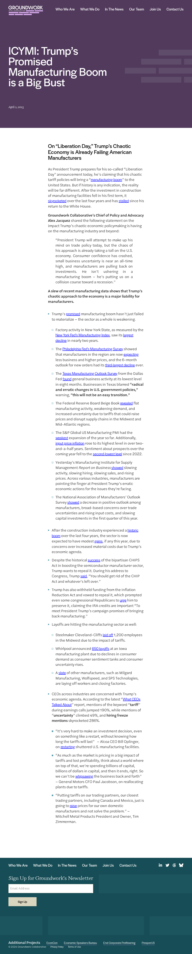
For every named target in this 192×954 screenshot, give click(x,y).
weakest (62, 437)
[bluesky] (181, 865)
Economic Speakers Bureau (80, 943)
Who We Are (65, 9)
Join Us (155, 9)
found (67, 378)
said (83, 575)
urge (123, 600)
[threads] (174, 865)
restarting (68, 746)
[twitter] (167, 865)
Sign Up (22, 902)
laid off (108, 634)
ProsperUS (148, 943)
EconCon (52, 943)
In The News (114, 9)
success (94, 559)
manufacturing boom (106, 179)
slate (62, 672)
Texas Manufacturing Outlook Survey (89, 373)
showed (117, 467)
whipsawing (84, 776)
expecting (131, 354)
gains (98, 541)
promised (73, 313)
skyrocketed (57, 200)
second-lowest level (107, 453)
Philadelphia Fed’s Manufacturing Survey (92, 348)
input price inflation (70, 443)
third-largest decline (120, 365)
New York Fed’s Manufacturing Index (83, 335)
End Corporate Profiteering (119, 943)
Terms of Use (74, 946)
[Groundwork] (25, 10)
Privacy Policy (57, 946)
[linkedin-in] (160, 865)
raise (73, 805)
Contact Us (175, 9)
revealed (126, 403)
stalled (124, 200)
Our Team (136, 9)
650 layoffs (100, 648)
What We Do (89, 9)
